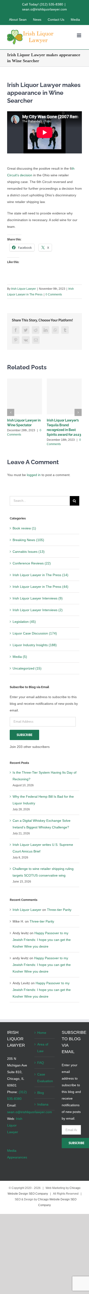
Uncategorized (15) (27, 668)
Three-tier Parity (59, 910)
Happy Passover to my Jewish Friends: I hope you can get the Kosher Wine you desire (42, 939)
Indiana (42, 1104)
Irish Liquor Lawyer (23, 288)
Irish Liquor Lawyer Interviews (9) (38, 598)
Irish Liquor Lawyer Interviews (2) (38, 610)
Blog (40, 1093)
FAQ (40, 1063)
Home (41, 1033)
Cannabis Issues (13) (29, 551)
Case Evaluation (44, 1077)
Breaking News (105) (28, 540)
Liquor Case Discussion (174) (35, 633)
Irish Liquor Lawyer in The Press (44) (40, 587)
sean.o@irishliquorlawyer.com (44, 9)
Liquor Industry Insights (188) (35, 645)
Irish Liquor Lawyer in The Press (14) (40, 575)
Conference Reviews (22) (32, 563)
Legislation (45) (24, 622)
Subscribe (24, 735)
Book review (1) (24, 528)
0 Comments (54, 294)
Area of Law (42, 1047)
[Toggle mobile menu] (79, 35)
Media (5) (20, 657)
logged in (34, 475)
